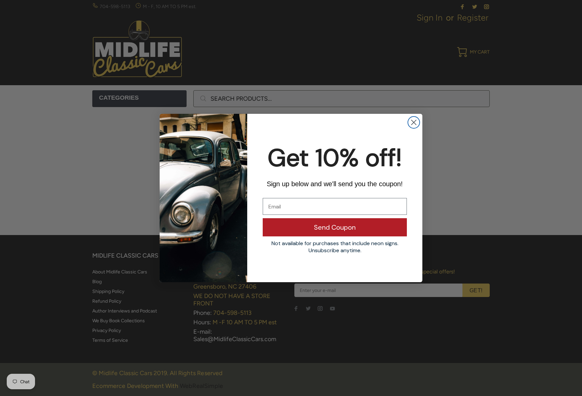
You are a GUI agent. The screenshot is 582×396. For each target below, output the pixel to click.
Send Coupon (335, 227)
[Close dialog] (414, 122)
